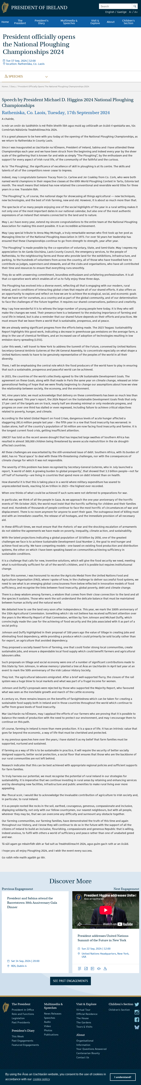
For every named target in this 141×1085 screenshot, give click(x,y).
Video (47, 1026)
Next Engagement (126, 889)
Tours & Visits (84, 1026)
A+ (136, 12)
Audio (47, 1022)
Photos (48, 1030)
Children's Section (119, 1009)
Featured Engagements (25, 1044)
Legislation (18, 1018)
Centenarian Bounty (88, 1053)
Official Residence (86, 1014)
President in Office (23, 1009)
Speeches (49, 1017)
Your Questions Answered (91, 1049)
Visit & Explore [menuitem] (95, 22)
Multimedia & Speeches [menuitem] (69, 22)
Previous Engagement (17, 889)
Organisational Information (84, 1043)
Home (5, 86)
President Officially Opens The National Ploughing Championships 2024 (53, 86)
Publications (51, 1034)
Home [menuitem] (5, 22)
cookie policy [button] (41, 1079)
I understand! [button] (122, 1077)
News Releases (52, 1013)
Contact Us (82, 1057)
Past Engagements (22, 1040)
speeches (14, 76)
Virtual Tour (83, 1009)
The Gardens (83, 1022)
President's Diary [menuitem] (41, 22)
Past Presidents (21, 1022)
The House (82, 1018)
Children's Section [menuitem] (128, 22)
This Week (18, 1036)
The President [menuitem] (20, 22)
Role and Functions (23, 1014)
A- (130, 12)
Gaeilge (121, 12)
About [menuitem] (111, 22)
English (109, 12)
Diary (13, 86)
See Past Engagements (70, 981)
